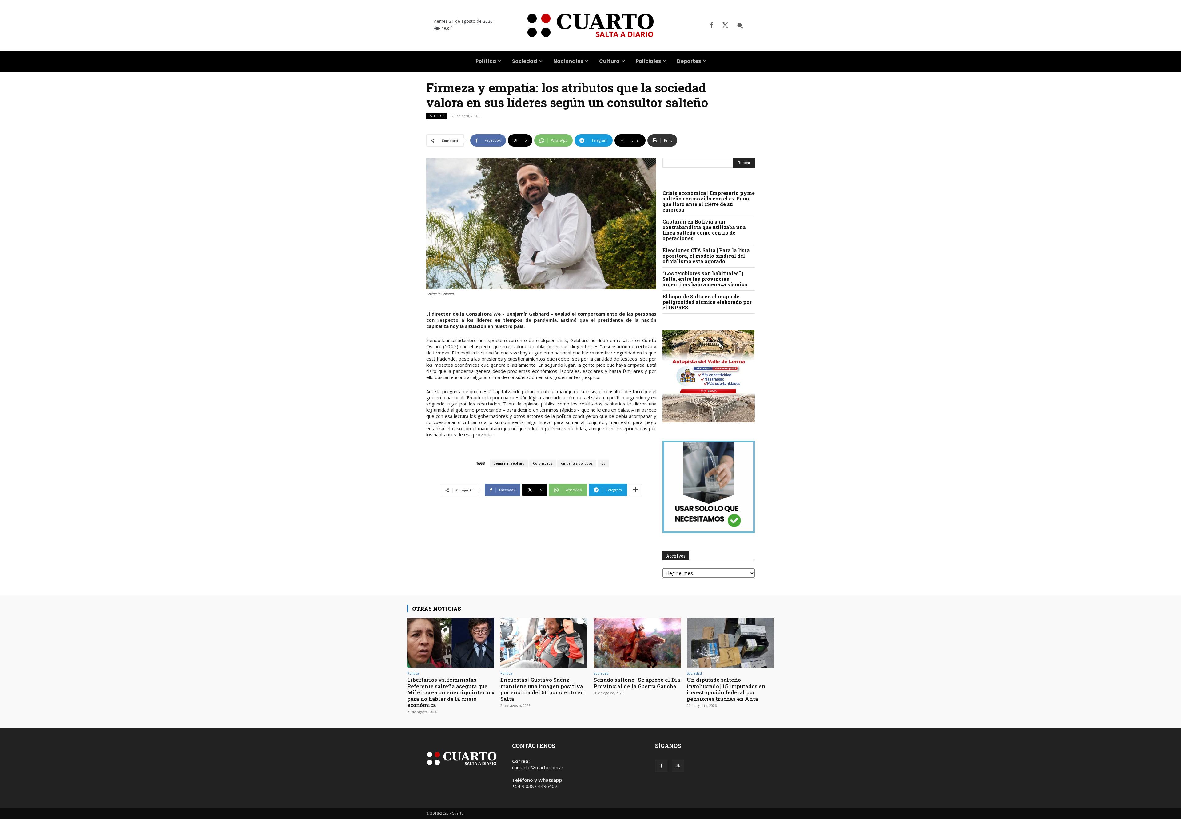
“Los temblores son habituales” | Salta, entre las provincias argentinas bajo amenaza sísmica (704, 279)
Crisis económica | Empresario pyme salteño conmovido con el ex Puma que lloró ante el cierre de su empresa (708, 201)
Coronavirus (542, 464)
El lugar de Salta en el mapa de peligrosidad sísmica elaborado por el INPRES (707, 302)
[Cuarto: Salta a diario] (590, 25)
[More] (635, 490)
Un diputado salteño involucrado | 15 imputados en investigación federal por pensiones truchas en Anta (726, 689)
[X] (725, 25)
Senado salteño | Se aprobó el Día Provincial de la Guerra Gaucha (637, 682)
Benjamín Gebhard (509, 464)
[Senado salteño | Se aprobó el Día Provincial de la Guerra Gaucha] (637, 643)
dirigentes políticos (577, 464)
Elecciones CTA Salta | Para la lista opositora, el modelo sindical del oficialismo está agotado (706, 255)
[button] (740, 25)
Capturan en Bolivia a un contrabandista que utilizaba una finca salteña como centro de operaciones (704, 229)
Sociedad (601, 673)
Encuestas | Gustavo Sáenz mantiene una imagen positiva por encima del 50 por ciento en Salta (542, 689)
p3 (603, 464)
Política (437, 116)
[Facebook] (711, 25)
